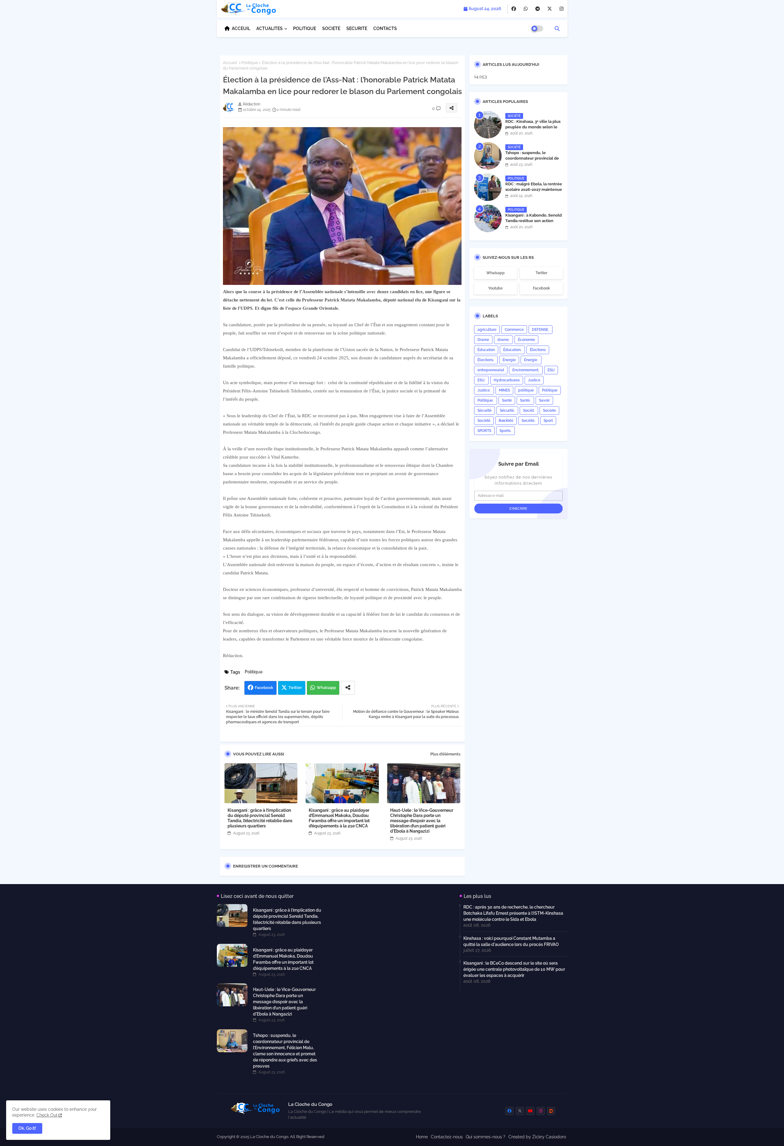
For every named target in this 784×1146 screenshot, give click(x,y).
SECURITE (356, 28)
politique (526, 390)
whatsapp (495, 273)
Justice (534, 380)
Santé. (525, 400)
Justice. (484, 390)
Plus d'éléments (445, 754)
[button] (557, 28)
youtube (495, 288)
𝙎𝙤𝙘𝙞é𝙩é (506, 420)
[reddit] (551, 1111)
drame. (503, 340)
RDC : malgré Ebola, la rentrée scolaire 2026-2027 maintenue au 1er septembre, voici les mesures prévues (533, 192)
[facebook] (514, 8)
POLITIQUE (304, 28)
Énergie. (531, 360)
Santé (507, 400)
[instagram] (561, 8)
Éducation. (512, 350)
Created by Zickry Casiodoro (537, 1136)
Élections (538, 350)
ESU (551, 370)
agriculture (486, 329)
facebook (541, 288)
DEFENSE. (540, 329)
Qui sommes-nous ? (485, 1136)
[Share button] (348, 688)
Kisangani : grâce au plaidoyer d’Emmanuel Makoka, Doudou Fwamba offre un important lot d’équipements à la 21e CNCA (339, 818)
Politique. (485, 400)
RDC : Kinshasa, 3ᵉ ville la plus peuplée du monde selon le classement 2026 (532, 127)
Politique (249, 62)
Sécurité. (507, 410)
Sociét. (529, 410)
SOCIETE (331, 28)
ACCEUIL (241, 28)
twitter (541, 273)
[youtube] (530, 1111)
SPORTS (484, 431)
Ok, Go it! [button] (27, 1128)
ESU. (481, 380)
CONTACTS (385, 28)
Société (483, 420)
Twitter (295, 687)
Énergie (509, 360)
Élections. (485, 360)
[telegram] (537, 8)
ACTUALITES (269, 28)
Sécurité (484, 410)
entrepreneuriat (490, 370)
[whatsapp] (526, 8)
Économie (526, 340)
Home (422, 1136)
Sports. (505, 431)
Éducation (486, 350)
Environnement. (525, 370)
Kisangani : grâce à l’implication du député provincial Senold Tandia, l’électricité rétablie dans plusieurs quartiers (260, 818)
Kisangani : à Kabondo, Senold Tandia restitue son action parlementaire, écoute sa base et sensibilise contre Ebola (533, 223)
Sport (548, 420)
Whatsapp (326, 687)
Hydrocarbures (507, 380)
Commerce (514, 329)
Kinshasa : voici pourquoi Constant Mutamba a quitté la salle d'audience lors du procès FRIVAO (511, 941)
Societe (549, 410)
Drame (483, 340)
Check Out (47, 1115)
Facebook (264, 687)
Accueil (230, 62)
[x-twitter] (549, 8)
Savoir (544, 400)
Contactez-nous (447, 1136)
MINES (504, 390)
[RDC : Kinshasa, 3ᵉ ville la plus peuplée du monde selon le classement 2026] (488, 124)
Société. (528, 420)
